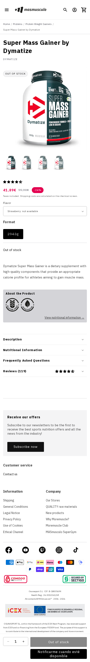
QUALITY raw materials (61, 507)
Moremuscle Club (57, 525)
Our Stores (53, 500)
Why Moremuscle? (57, 519)
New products (55, 513)
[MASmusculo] (30, 10)
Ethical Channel (13, 532)
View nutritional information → (64, 317)
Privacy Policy (12, 519)
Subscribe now (26, 447)
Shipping (8, 500)
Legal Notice (11, 513)
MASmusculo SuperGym (61, 532)
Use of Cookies (13, 525)
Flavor (7, 203)
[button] (65, 9)
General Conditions (15, 507)
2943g (15, 235)
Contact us (10, 474)
